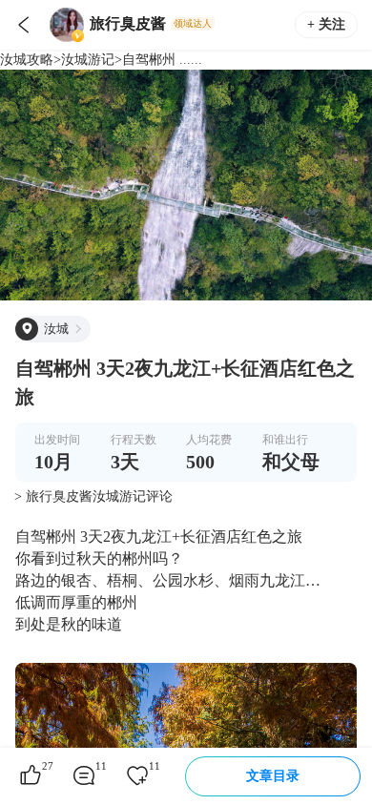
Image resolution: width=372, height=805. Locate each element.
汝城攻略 (26, 59)
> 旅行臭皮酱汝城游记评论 (93, 496)
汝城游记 (87, 59)
